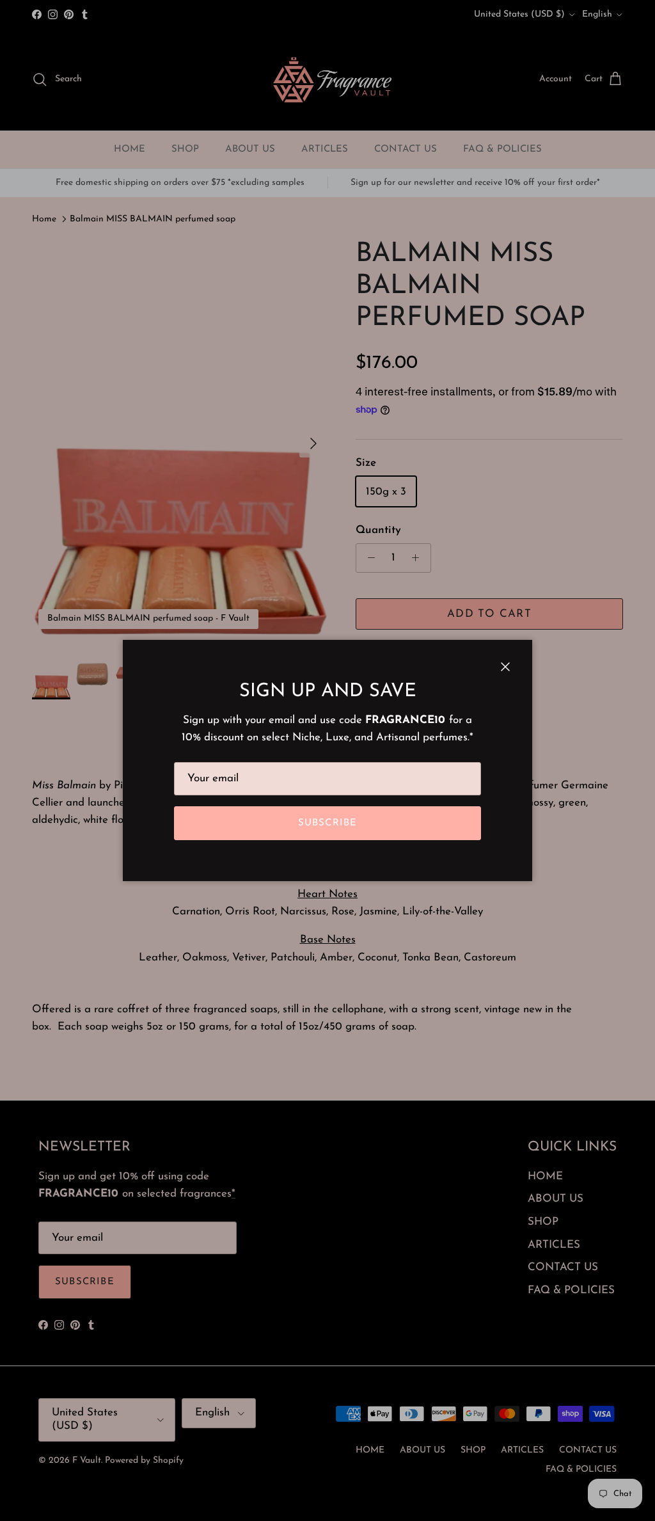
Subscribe (328, 823)
